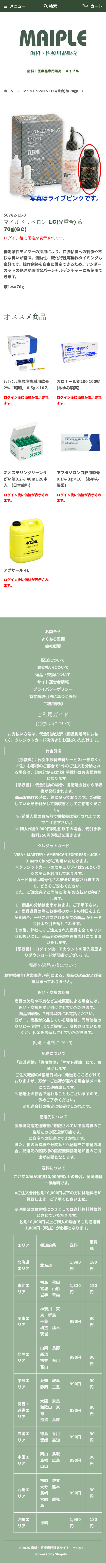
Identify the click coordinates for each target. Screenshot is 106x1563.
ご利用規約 (53, 703)
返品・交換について (53, 674)
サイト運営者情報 (53, 682)
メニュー (18, 6)
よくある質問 (53, 639)
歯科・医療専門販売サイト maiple (57, 1547)
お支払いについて (53, 667)
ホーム (8, 90)
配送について (53, 660)
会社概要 (53, 646)
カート (95, 6)
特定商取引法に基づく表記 (53, 696)
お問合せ (53, 631)
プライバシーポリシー (53, 689)
